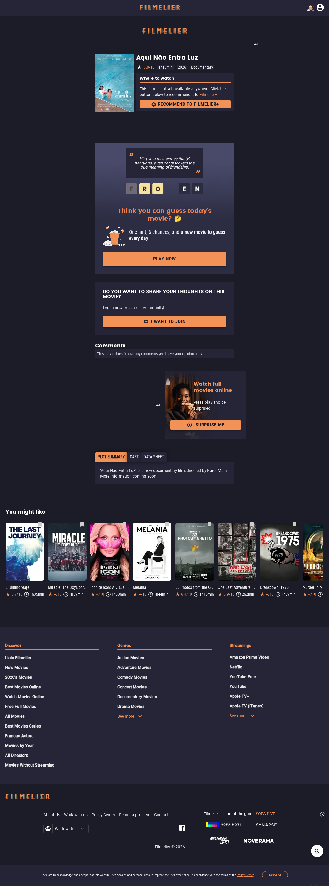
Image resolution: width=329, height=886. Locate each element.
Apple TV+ (239, 696)
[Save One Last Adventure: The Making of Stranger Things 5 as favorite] (252, 524)
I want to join (168, 321)
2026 (182, 67)
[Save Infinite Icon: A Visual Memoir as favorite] (125, 524)
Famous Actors (19, 735)
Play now (164, 258)
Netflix (236, 667)
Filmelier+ (208, 94)
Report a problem (134, 814)
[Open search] (317, 851)
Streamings (240, 645)
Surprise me (210, 424)
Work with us (76, 814)
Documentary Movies (137, 696)
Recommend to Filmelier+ (188, 104)
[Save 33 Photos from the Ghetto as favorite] (209, 524)
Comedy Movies (132, 677)
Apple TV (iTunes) (246, 706)
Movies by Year (19, 745)
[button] (82, 829)
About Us (51, 814)
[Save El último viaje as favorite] (40, 524)
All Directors (16, 755)
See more (125, 716)
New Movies (16, 667)
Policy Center (245, 875)
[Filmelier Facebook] (182, 828)
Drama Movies (130, 706)
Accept (274, 875)
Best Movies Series (23, 726)
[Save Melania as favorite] (167, 524)
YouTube (238, 686)
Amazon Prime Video (249, 657)
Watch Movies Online (24, 696)
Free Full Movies (20, 706)
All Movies (15, 716)
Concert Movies (132, 687)
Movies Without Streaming (29, 765)
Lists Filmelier (18, 657)
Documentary (202, 67)
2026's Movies (18, 677)
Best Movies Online (23, 687)
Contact (161, 814)
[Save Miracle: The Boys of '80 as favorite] (82, 524)
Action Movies (130, 657)
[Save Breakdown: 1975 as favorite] (294, 524)
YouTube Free (243, 676)
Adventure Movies (134, 667)
